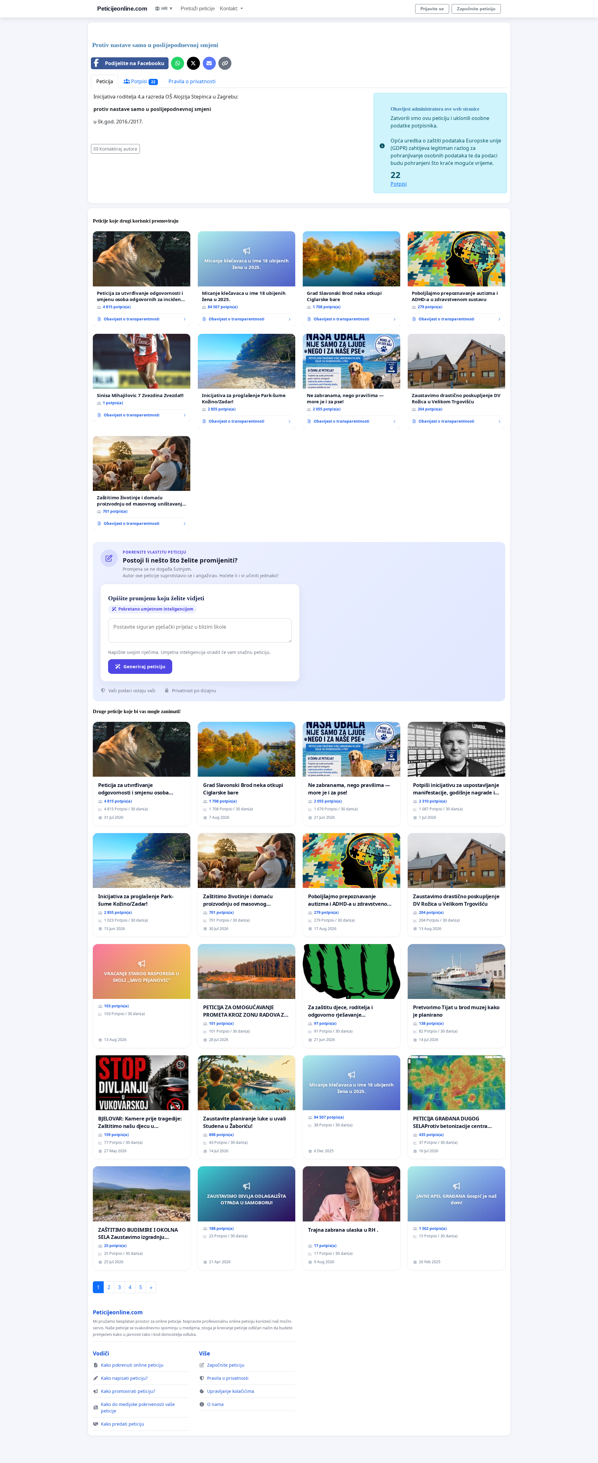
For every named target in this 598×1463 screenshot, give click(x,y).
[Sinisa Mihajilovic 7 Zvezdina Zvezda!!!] (141, 378)
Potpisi (142, 81)
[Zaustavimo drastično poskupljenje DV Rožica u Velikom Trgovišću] (456, 381)
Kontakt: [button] (229, 8)
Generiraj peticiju (144, 666)
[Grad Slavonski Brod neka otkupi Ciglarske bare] (351, 278)
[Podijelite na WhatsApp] (177, 63)
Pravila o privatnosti (192, 81)
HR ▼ (167, 8)
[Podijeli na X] (193, 63)
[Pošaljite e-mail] (209, 63)
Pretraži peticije (198, 8)
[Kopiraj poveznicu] (224, 63)
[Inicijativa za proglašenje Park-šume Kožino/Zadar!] (246, 381)
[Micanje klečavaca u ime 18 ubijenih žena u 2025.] (246, 278)
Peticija (104, 81)
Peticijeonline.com (122, 8)
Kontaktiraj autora (118, 149)
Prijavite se (432, 8)
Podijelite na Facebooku (134, 63)
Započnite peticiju (476, 8)
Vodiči (101, 1353)
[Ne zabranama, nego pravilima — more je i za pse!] (351, 381)
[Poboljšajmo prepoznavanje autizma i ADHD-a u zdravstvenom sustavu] (456, 278)
